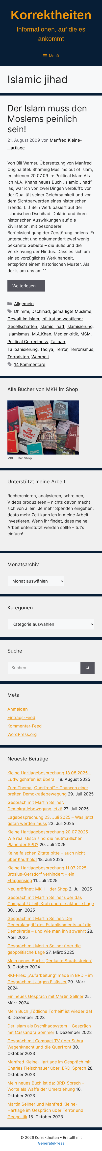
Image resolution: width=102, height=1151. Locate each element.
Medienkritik (66, 333)
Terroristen (18, 356)
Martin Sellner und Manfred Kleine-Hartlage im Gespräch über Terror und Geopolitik (45, 1110)
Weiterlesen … (26, 285)
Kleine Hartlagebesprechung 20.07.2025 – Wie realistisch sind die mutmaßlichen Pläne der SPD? (49, 838)
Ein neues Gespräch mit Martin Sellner (45, 996)
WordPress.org (22, 734)
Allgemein (24, 303)
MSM (85, 333)
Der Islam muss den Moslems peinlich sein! (47, 118)
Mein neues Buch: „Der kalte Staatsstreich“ (49, 960)
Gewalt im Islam (23, 318)
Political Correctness (27, 341)
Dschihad (40, 311)
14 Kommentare (29, 364)
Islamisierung (80, 326)
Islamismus (18, 333)
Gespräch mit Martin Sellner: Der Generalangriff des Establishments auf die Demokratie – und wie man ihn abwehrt (49, 925)
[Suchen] (87, 668)
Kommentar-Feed (24, 725)
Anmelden (17, 709)
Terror (61, 349)
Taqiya (46, 349)
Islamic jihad (52, 326)
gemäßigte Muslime (71, 311)
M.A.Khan (41, 333)
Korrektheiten (51, 15)
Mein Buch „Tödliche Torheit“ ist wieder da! (49, 1011)
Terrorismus (81, 349)
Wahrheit (40, 356)
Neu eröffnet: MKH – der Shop (37, 889)
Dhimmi (21, 311)
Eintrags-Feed (21, 717)
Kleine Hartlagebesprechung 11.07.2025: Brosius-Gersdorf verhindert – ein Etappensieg (47, 874)
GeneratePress (51, 1143)
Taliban (58, 341)
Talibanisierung (22, 349)
